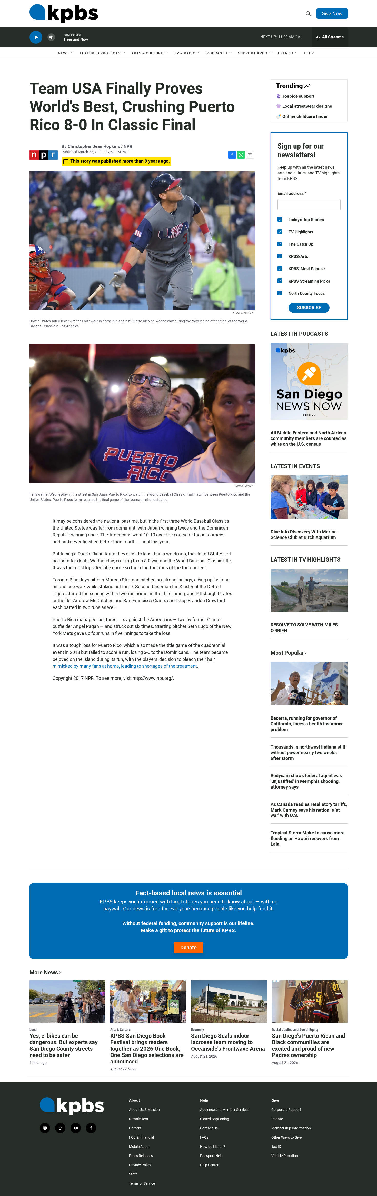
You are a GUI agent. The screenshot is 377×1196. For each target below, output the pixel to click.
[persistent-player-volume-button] (51, 37)
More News (43, 972)
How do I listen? (212, 1146)
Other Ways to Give (286, 1137)
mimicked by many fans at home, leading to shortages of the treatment (125, 666)
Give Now (332, 13)
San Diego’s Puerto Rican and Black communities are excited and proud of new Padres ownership (308, 1045)
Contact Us (209, 1128)
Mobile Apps (138, 1146)
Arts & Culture (147, 53)
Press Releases (141, 1156)
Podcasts (217, 53)
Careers (135, 1128)
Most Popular (287, 653)
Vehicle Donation (284, 1156)
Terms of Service (142, 1183)
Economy (197, 1030)
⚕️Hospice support (295, 96)
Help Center (209, 1165)
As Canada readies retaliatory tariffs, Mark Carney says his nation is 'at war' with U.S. (309, 810)
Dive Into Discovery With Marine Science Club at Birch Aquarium (304, 534)
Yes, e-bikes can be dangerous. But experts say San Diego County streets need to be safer (63, 1045)
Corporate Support (286, 1110)
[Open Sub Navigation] (73, 53)
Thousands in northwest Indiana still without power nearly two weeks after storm (308, 752)
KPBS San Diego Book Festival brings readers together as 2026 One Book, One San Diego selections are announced (147, 1049)
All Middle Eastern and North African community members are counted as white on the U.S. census (308, 438)
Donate (188, 947)
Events (285, 53)
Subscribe (309, 307)
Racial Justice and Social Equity (295, 1030)
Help (309, 53)
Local (33, 1030)
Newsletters (138, 1119)
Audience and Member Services (224, 1110)
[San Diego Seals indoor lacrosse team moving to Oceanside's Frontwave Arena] (229, 1001)
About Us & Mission (144, 1110)
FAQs (204, 1137)
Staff (133, 1174)
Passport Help (211, 1156)
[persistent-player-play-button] (36, 37)
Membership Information (291, 1128)
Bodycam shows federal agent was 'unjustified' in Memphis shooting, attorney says (306, 781)
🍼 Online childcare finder (302, 116)
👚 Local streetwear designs (304, 106)
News (63, 53)
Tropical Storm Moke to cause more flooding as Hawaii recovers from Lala (308, 838)
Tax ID (276, 1146)
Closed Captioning (214, 1119)
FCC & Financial (141, 1137)
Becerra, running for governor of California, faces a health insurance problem (307, 723)
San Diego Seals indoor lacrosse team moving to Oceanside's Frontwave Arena (228, 1042)
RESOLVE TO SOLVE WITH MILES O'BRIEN (304, 627)
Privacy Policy (140, 1165)
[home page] (63, 13)
